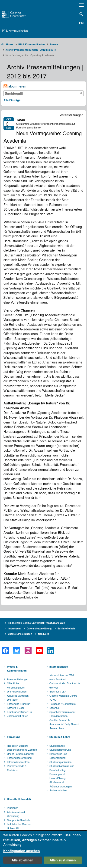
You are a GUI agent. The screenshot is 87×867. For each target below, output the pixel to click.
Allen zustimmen (63, 860)
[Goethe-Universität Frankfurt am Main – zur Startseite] (19, 14)
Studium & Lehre (59, 737)
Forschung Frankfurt (18, 704)
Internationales (58, 666)
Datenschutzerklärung (39, 628)
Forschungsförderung (19, 757)
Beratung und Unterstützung (57, 776)
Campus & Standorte (18, 820)
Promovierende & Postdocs (16, 768)
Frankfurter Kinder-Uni (19, 712)
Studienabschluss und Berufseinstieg (61, 768)
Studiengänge (57, 745)
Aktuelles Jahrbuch (18, 695)
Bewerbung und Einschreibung (58, 756)
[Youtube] (39, 651)
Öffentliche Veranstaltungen (16, 685)
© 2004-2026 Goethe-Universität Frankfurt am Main (36, 623)
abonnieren (16, 86)
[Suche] (81, 93)
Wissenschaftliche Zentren (22, 749)
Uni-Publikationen (16, 691)
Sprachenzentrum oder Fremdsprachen (62, 714)
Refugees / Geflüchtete (62, 704)
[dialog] (43, 848)
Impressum (14, 628)
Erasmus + (55, 707)
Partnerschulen (58, 790)
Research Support (17, 745)
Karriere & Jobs (16, 707)
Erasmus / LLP (57, 691)
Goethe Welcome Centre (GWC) (63, 698)
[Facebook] (5, 651)
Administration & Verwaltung (16, 814)
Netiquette (43, 633)
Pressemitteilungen (17, 679)
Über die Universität (19, 799)
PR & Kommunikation (15, 30)
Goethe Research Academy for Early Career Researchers (64, 724)
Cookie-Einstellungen (20, 633)
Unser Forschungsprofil (20, 754)
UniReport (12, 699)
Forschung (13, 737)
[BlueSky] (16, 651)
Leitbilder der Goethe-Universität (19, 826)
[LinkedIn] (50, 651)
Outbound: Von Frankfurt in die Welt (64, 685)
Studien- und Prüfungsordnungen (60, 784)
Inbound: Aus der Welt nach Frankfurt (61, 677)
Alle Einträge (11, 100)
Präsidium (12, 808)
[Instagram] (28, 651)
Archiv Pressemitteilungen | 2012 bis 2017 (31, 49)
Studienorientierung (60, 749)
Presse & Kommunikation (17, 668)
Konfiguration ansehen (21, 850)
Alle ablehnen (22, 860)
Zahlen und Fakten (17, 716)
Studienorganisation (60, 762)
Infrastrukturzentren (18, 762)
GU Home (7, 44)
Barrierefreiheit (66, 628)
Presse (54, 44)
